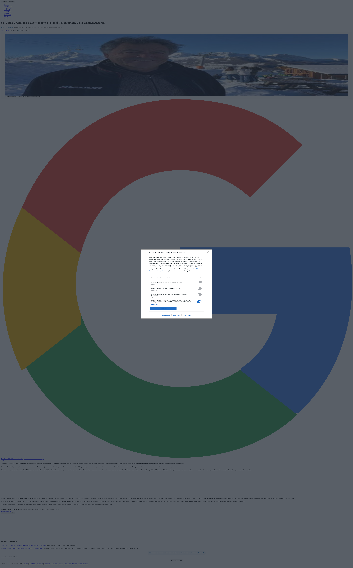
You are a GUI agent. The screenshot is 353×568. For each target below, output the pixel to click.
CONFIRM (163, 308)
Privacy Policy (187, 315)
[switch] (199, 282)
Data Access (176, 315)
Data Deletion (166, 315)
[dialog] (176, 284)
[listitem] (176, 278)
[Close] (208, 253)
